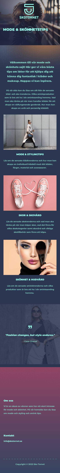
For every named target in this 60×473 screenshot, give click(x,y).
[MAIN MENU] (30, 29)
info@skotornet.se (13, 441)
